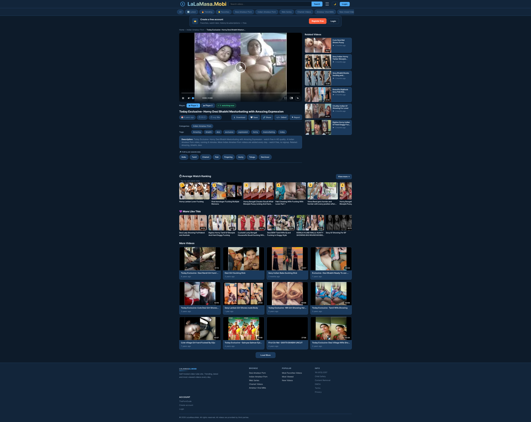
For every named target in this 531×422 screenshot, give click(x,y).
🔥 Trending (207, 12)
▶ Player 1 (193, 105)
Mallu (184, 157)
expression (243, 132)
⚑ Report (296, 117)
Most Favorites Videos (292, 373)
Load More (266, 355)
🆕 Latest (191, 12)
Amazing (197, 132)
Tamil (194, 157)
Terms (317, 388)
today (282, 132)
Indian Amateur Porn (267, 12)
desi (218, 132)
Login (345, 4)
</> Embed (281, 117)
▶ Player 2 (208, 105)
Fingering (228, 157)
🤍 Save (254, 117)
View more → (344, 176)
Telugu (252, 157)
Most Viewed (288, 376)
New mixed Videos (347, 12)
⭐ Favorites (223, 12)
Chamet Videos (304, 12)
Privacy (318, 392)
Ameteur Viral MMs (325, 12)
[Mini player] (291, 98)
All (180, 12)
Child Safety (320, 376)
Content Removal (322, 380)
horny (255, 132)
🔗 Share (267, 117)
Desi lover (265, 157)
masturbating (269, 132)
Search (317, 4)
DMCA (318, 384)
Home (181, 30)
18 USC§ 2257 (321, 372)
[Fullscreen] (285, 98)
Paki (216, 157)
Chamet (205, 157)
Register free (318, 21)
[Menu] (327, 4)
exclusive (229, 132)
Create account (186, 405)
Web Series (287, 12)
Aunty (240, 157)
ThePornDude (185, 401)
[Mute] (189, 98)
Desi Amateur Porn (243, 12)
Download (240, 117)
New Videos (287, 380)
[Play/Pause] (183, 98)
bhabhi (209, 132)
